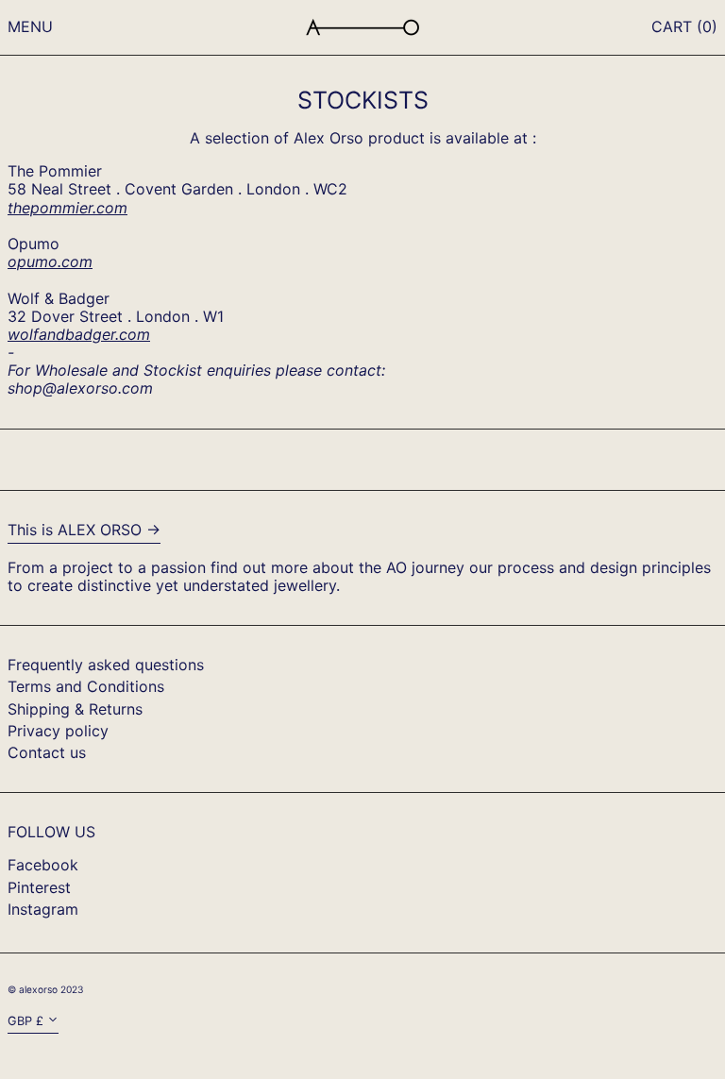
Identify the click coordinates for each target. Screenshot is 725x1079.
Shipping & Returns (75, 709)
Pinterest (39, 888)
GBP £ (25, 1021)
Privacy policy (58, 730)
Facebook (43, 865)
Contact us (47, 752)
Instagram (43, 910)
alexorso (38, 989)
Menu (30, 26)
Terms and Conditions (86, 686)
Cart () (684, 26)
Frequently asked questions (106, 664)
